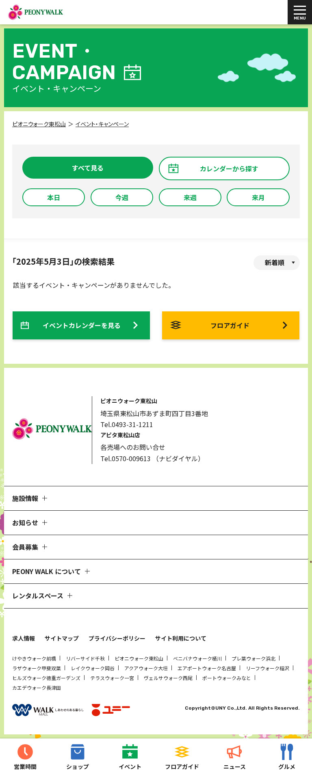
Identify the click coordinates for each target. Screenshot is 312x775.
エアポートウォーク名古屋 (207, 668)
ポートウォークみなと (226, 677)
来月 (258, 197)
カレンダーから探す (229, 168)
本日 (53, 197)
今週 (121, 197)
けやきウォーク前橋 (34, 658)
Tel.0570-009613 (125, 458)
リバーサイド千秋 (85, 658)
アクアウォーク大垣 (146, 668)
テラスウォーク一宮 (112, 677)
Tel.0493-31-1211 (126, 424)
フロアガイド (229, 325)
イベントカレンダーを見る (82, 325)
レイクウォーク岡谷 (93, 668)
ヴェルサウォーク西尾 (168, 677)
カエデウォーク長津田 (36, 687)
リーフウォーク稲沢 (267, 668)
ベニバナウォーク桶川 (197, 658)
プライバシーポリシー (117, 638)
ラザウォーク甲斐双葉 (36, 668)
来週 (190, 197)
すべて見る (88, 168)
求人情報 (23, 638)
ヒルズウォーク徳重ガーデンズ (46, 677)
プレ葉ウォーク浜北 (253, 658)
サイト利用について (180, 638)
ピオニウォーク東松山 (139, 658)
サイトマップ (62, 638)
